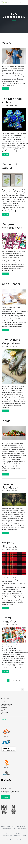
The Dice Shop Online (12, 100)
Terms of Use (17, 835)
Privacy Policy (9, 833)
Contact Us (4, 719)
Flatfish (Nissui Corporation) (12, 341)
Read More (6, 88)
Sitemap (24, 835)
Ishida (6, 421)
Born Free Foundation (10, 485)
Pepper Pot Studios (9, 165)
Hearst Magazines (9, 619)
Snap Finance (11, 284)
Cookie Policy (18, 833)
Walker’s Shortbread (10, 544)
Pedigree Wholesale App (12, 226)
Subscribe (5, 797)
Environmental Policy (7, 835)
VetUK (6, 43)
